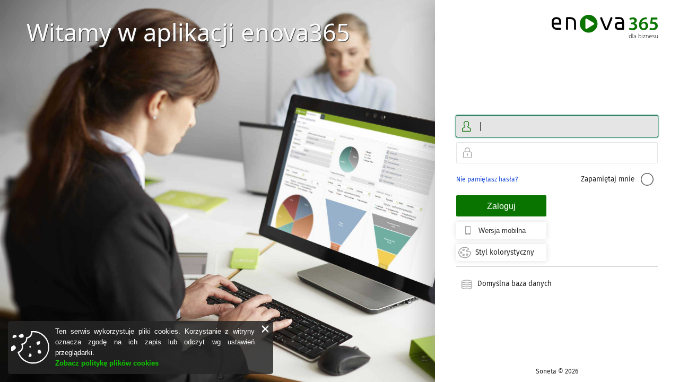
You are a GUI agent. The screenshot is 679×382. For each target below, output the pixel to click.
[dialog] (140, 347)
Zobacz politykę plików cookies (107, 363)
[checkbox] (647, 179)
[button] (265, 329)
